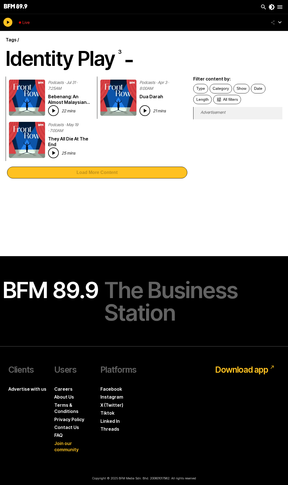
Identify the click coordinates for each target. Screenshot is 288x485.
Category (221, 88)
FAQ (58, 435)
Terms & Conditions (66, 408)
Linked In (110, 421)
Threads (109, 429)
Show (241, 88)
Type (200, 88)
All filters (230, 99)
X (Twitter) (111, 405)
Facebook (111, 389)
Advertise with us (27, 389)
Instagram (111, 397)
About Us (64, 397)
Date (258, 88)
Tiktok (107, 413)
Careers (63, 389)
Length (202, 99)
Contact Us (66, 427)
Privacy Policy (69, 419)
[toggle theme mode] (271, 7)
